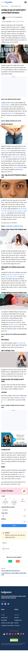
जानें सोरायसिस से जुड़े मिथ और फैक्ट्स (14, 226)
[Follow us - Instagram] (5, 604)
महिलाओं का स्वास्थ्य (4, 6)
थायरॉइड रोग (10, 113)
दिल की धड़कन (19, 343)
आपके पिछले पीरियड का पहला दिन (8, 507)
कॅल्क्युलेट (14, 525)
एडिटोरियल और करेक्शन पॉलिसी (7, 623)
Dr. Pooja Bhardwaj (18, 17)
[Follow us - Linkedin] (8, 604)
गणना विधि (3, 496)
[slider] (6, 445)
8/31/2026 (5, 510)
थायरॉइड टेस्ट (20, 474)
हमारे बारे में (16, 617)
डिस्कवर (2, 609)
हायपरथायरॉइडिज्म (18, 167)
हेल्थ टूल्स (16, 609)
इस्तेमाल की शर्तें (4, 617)
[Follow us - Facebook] (2, 604)
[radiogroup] (14, 501)
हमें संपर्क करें (16, 625)
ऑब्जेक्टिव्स (3, 519)
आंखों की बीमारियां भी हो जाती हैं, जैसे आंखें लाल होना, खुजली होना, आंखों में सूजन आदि (14, 211)
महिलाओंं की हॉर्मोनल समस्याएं (16, 6)
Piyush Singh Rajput (6, 21)
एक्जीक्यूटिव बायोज (18, 620)
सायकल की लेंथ (4, 513)
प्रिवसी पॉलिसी (4, 620)
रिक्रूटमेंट (16, 623)
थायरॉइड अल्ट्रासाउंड (14, 324)
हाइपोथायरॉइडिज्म (5, 105)
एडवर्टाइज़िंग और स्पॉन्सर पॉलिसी (7, 625)
